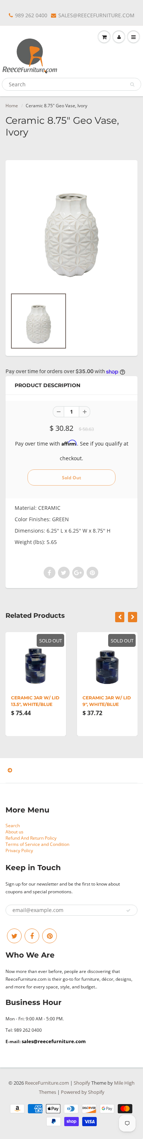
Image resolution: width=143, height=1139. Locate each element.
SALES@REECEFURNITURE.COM (96, 15)
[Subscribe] (128, 910)
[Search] (132, 84)
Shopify (82, 1082)
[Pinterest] (49, 936)
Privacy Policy (19, 850)
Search (13, 825)
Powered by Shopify (82, 1092)
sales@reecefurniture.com (54, 1041)
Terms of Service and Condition (37, 844)
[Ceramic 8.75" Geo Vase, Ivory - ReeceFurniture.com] (71, 228)
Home (12, 105)
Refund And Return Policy (31, 838)
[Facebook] (32, 936)
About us (14, 832)
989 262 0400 (31, 15)
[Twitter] (14, 936)
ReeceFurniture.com (47, 1082)
